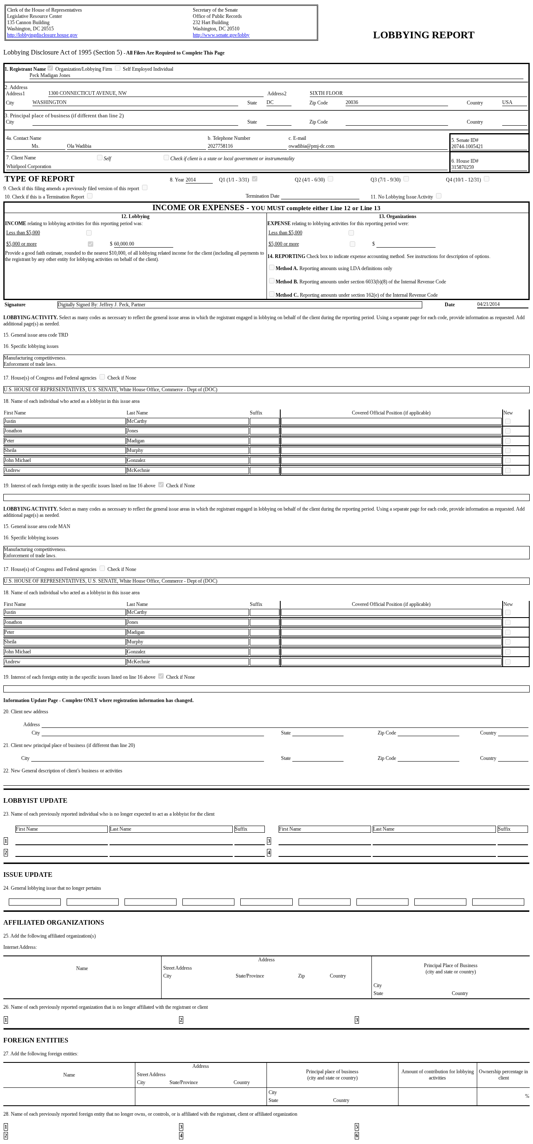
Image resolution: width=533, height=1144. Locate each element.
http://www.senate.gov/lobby (221, 35)
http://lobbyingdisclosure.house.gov (42, 35)
